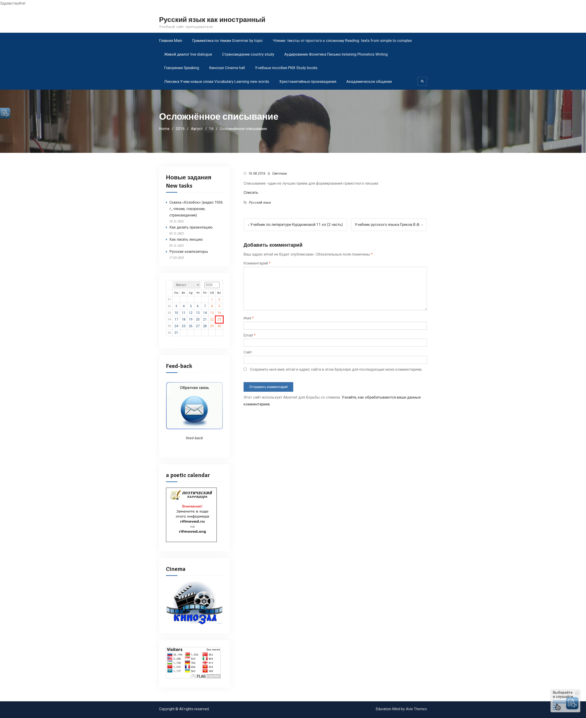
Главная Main (170, 40)
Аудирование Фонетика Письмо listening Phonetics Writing (336, 54)
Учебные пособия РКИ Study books (286, 67)
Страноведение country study (248, 54)
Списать (251, 192)
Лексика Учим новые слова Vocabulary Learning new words (216, 81)
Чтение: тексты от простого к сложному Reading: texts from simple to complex (342, 40)
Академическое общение (369, 81)
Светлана (279, 173)
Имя (249, 318)
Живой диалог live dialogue (188, 54)
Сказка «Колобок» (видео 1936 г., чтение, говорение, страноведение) (196, 208)
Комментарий (257, 263)
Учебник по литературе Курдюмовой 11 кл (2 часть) (296, 224)
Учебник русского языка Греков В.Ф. (387, 224)
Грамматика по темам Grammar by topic (227, 40)
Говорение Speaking (181, 67)
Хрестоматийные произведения (307, 81)
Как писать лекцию (186, 239)
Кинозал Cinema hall (227, 67)
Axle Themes (416, 709)
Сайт (248, 352)
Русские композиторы (188, 251)
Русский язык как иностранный (212, 20)
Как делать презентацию (191, 227)
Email (250, 335)
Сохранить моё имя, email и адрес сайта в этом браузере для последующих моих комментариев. (336, 369)
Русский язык (260, 202)
